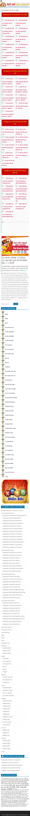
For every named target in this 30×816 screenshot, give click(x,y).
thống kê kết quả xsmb (9, 805)
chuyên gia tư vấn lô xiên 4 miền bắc (11, 563)
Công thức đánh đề (17, 783)
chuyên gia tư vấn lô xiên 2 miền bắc (11, 557)
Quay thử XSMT (9, 468)
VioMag (6, 814)
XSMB (6, 314)
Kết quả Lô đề (7, 794)
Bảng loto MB (6, 730)
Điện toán (3, 674)
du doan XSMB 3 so (14, 787)
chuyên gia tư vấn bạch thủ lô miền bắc (12, 526)
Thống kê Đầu (8, 419)
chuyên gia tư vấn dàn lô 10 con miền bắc (12, 544)
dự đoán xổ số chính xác (15, 293)
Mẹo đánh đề (23, 794)
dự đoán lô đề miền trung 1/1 (15, 286)
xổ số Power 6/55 (9, 353)
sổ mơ (2, 751)
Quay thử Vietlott (9, 472)
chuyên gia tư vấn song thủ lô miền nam (12, 621)
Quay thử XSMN (9, 463)
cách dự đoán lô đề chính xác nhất (9, 277)
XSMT (6, 323)
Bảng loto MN (6, 735)
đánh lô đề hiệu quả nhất (22, 806)
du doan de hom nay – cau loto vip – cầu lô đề (12, 510)
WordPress (25, 814)
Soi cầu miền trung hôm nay (8, 574)
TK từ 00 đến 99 (9, 441)
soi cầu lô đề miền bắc (19, 804)
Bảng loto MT (6, 732)
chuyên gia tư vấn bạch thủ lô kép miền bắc (13, 523)
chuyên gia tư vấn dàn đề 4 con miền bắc (12, 531)
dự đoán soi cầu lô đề (21, 290)
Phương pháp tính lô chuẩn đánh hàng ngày (11, 796)
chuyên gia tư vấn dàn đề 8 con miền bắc (12, 536)
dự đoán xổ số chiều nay (21, 790)
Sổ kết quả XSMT (9, 340)
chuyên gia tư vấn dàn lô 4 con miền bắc (12, 547)
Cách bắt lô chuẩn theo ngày (10, 779)
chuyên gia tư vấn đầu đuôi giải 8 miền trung (13, 589)
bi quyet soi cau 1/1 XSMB (21, 275)
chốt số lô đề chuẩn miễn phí (15, 778)
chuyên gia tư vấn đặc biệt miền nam (11, 608)
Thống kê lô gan (9, 406)
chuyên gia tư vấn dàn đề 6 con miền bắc (12, 534)
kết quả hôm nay (9, 327)
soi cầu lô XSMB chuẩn (9, 804)
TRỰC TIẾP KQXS (5, 632)
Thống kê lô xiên (9, 410)
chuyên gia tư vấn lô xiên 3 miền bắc (11, 560)
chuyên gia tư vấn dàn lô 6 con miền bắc (12, 552)
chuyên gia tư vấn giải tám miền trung (11, 584)
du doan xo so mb (20, 279)
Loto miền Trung (9, 454)
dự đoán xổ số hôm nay (10, 295)
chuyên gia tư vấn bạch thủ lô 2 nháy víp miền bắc (14, 515)
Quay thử (3, 738)
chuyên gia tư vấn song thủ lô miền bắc (12, 571)
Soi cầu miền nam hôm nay (7, 600)
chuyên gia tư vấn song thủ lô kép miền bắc (13, 568)
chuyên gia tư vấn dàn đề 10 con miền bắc (13, 539)
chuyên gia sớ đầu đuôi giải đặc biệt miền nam (14, 618)
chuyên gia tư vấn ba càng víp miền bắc (12, 518)
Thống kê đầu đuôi (10, 402)
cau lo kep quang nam (5, 778)
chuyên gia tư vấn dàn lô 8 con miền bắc (12, 555)
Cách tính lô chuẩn (22, 779)
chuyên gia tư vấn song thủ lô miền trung (12, 595)
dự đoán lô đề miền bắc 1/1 (14, 282)
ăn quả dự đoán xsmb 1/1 (11, 273)
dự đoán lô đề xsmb (10, 290)
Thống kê (7, 367)
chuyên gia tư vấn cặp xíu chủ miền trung (12, 579)
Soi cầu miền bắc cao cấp (7, 550)
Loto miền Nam (9, 450)
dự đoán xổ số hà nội (15, 792)
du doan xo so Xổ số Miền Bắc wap (15, 786)
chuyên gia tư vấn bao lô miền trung (11, 576)
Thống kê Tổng (9, 432)
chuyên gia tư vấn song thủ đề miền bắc (12, 565)
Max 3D (7, 358)
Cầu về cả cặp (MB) (10, 393)
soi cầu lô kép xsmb (9, 802)
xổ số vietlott (8, 345)
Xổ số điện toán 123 (10, 375)
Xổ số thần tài (8, 380)
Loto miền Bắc (8, 446)
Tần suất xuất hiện (10, 437)
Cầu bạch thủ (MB (7, 687)
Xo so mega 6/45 (9, 349)
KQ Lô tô (3, 727)
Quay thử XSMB (9, 459)
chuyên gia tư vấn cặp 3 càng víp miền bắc (12, 528)
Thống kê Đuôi (9, 424)
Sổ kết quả (3, 645)
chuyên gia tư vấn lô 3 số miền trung (11, 587)
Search (15, 304)
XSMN (6, 318)
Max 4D (7, 362)
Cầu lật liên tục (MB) (10, 389)
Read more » (23, 270)
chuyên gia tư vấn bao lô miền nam (11, 602)
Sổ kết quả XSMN (9, 336)
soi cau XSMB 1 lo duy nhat (17, 801)
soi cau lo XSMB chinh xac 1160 (10, 798)
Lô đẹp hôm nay (15, 794)
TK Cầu (3, 685)
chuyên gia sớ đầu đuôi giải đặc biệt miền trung (14, 592)
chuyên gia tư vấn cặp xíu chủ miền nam (12, 605)
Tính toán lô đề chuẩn (6, 629)
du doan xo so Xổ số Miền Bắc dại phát (14, 784)
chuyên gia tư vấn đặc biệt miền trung (11, 581)
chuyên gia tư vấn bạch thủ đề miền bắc (12, 520)
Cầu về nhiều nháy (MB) (11, 397)
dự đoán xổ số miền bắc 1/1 (10, 297)
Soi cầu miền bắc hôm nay (7, 513)
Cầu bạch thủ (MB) (9, 384)
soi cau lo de (23, 796)
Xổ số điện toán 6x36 (10, 371)
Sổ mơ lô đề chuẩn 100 (6, 627)
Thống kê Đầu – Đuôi (10, 428)
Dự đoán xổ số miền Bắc (13, 793)
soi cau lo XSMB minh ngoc (12, 800)
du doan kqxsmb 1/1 (11, 279)
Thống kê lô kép (9, 415)
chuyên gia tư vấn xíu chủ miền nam (11, 624)
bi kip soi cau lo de (10, 275)
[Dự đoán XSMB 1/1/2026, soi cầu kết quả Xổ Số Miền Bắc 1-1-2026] (15, 246)
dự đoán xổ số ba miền (17, 292)
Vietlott (3, 656)
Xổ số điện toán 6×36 (8, 677)
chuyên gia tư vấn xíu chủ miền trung (11, 597)
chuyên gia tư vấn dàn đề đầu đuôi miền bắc (13, 542)
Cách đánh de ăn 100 (14, 780)
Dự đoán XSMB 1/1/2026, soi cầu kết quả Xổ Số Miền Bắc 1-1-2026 (14, 260)
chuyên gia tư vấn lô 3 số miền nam (11, 613)
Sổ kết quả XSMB (9, 331)
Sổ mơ (6, 476)
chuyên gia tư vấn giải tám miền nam (11, 610)
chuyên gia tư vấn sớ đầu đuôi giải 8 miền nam (14, 616)
